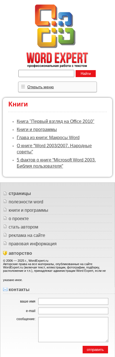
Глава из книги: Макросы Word (48, 137)
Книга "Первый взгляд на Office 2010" (55, 121)
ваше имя (27, 301)
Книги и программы (37, 129)
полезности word (26, 201)
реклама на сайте (27, 235)
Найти (86, 74)
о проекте (19, 218)
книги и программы (28, 210)
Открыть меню (40, 87)
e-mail (30, 311)
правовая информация (33, 243)
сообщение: (25, 319)
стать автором (23, 227)
